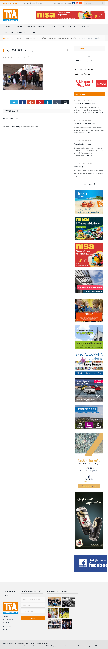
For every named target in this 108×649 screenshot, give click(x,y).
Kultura (41, 26)
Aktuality (18, 26)
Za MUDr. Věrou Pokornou (31, 3)
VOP (47, 646)
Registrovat (66, 3)
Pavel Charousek (10, 118)
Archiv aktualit (89, 184)
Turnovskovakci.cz (20, 643)
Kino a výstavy (89, 56)
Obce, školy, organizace (15, 32)
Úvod (7, 26)
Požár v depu (79, 167)
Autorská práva (69, 646)
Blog (32, 32)
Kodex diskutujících (85, 646)
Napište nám (56, 646)
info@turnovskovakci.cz (39, 643)
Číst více (99, 112)
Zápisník (29, 26)
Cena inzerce (38, 646)
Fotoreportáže (68, 26)
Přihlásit (56, 3)
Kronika (84, 26)
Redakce (27, 646)
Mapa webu (100, 646)
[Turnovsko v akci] (10, 14)
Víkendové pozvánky (83, 144)
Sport (53, 26)
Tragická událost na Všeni (84, 123)
